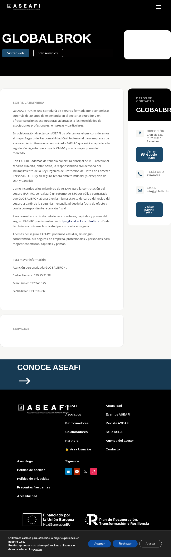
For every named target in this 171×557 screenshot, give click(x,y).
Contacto (113, 449)
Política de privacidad (33, 478)
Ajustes (151, 544)
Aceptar (99, 544)
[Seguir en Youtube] (77, 471)
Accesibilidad (27, 496)
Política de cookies (31, 470)
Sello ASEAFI (115, 432)
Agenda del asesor (120, 440)
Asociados (73, 414)
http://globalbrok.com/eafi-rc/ (79, 221)
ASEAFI (71, 405)
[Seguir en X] (85, 471)
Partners (71, 440)
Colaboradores (76, 432)
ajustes (37, 549)
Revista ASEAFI (117, 423)
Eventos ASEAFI (118, 414)
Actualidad (114, 405)
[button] (149, 154)
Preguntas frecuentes (33, 487)
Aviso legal (25, 461)
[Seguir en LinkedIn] (68, 471)
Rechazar (125, 544)
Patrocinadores (76, 423)
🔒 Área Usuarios (78, 449)
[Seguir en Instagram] (93, 471)
